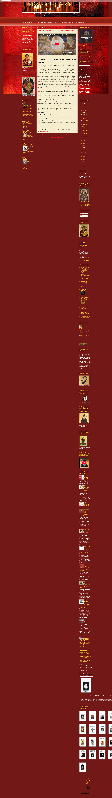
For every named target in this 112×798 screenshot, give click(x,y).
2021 (82, 141)
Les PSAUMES (26, 24)
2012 (82, 161)
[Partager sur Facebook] (68, 129)
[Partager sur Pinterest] (69, 129)
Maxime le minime (85, 329)
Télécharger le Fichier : (84, 203)
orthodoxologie (27, 103)
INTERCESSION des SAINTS (67, 22)
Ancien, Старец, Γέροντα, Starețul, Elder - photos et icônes (85, 312)
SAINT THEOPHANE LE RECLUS (27, 144)
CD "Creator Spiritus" (84, 260)
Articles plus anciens (71, 134)
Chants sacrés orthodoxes (84, 290)
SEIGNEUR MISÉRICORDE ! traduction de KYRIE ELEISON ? (84, 549)
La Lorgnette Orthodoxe (26, 168)
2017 (82, 150)
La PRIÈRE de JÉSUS (27, 22)
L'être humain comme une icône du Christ (85, 285)
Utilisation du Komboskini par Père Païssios (84, 584)
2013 (82, 159)
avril (84, 124)
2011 (82, 163)
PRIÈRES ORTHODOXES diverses (73, 20)
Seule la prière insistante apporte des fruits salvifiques (28, 31)
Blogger (84, 796)
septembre (85, 120)
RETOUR (80, 664)
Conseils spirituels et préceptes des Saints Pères (85, 317)
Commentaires (84, 215)
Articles (83, 213)
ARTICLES (25, 20)
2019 (82, 145)
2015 (82, 154)
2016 (82, 152)
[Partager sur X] (67, 129)
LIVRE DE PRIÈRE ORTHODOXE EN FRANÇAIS (84, 512)
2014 (82, 157)
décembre (85, 114)
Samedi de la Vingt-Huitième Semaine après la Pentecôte (28, 149)
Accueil (57, 134)
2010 (82, 166)
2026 (82, 103)
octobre (85, 118)
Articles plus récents (42, 134)
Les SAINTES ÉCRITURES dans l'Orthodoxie (40, 20)
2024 (82, 108)
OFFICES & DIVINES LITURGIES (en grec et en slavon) (46, 22)
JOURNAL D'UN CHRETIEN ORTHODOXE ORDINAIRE (85, 269)
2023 (82, 110)
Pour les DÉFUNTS (80, 22)
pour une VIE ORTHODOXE (84, 282)
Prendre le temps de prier (86, 621)
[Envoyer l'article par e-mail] (63, 129)
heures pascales (44, 131)
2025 (82, 105)
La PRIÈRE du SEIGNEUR (57, 20)
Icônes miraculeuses (84, 308)
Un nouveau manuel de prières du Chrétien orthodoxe (84, 567)
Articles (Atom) (60, 141)
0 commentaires (57, 129)
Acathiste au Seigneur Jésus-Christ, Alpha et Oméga (28, 136)
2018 (82, 147)
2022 (82, 112)
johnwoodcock (82, 794)
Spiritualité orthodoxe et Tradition (26, 157)
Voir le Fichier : (84, 56)
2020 (82, 143)
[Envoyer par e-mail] (65, 129)
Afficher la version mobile (57, 137)
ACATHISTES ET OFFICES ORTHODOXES (27, 131)
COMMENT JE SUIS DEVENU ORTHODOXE (85, 298)
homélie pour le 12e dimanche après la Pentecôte (27, 125)
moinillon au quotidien (26, 122)
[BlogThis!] (66, 129)
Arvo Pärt (87, 257)
